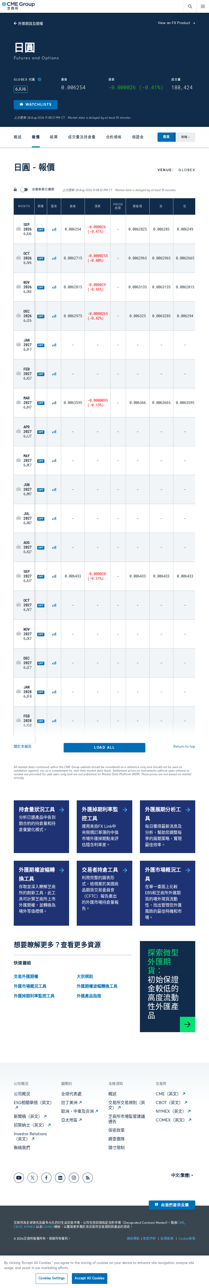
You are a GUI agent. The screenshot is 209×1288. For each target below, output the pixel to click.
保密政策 (116, 1130)
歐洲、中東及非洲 (77, 1111)
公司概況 (22, 1094)
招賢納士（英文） (30, 1125)
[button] (36, 104)
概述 (18, 137)
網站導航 (133, 1238)
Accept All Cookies (89, 1278)
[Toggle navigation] (202, 6)
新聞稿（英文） (28, 1117)
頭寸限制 (116, 1148)
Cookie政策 (186, 1238)
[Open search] (190, 6)
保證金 (138, 137)
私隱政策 (167, 1238)
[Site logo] (18, 6)
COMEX (48, 1227)
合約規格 (114, 137)
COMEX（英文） (171, 1120)
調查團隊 (116, 1139)
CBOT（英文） (169, 1103)
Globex (186, 170)
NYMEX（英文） (171, 1111)
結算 (54, 137)
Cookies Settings (51, 1278)
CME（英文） (168, 1094)
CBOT (18, 1227)
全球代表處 (71, 1094)
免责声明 (149, 1238)
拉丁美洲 (69, 1103)
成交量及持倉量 (82, 137)
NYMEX (29, 1227)
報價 (36, 137)
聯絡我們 (22, 1148)
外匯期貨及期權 (30, 24)
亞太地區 (69, 1120)
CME (180, 1223)
